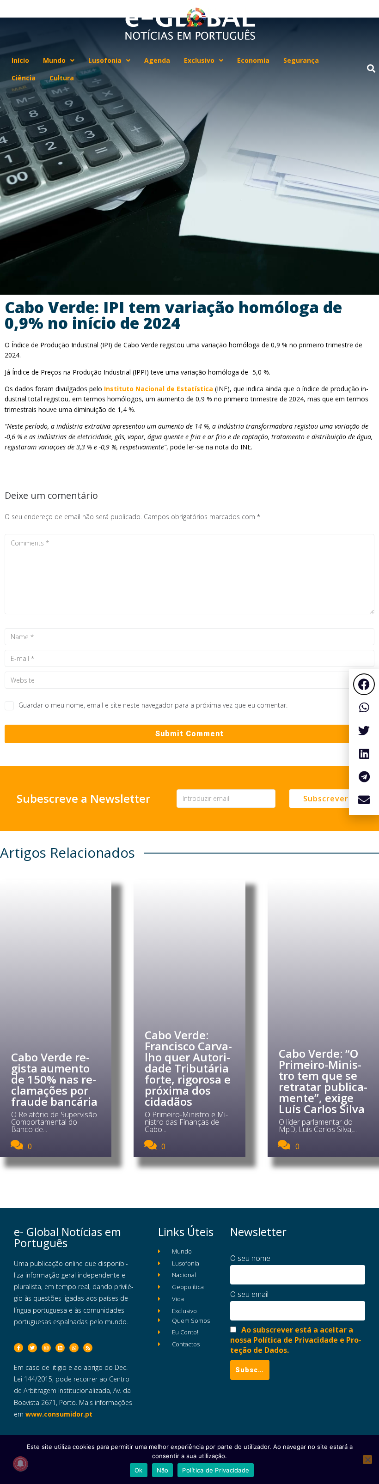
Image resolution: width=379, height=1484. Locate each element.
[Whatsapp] (74, 1347)
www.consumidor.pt (58, 1414)
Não (163, 1470)
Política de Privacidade (215, 1470)
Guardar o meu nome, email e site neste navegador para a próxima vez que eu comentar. (152, 705)
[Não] (367, 1459)
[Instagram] (46, 1347)
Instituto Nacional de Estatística (158, 388)
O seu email (249, 1294)
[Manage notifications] (20, 1463)
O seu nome (250, 1258)
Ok (138, 1470)
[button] (364, 684)
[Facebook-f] (18, 1347)
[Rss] (87, 1347)
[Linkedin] (60, 1347)
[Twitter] (32, 1347)
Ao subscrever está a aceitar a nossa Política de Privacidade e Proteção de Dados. (295, 1340)
